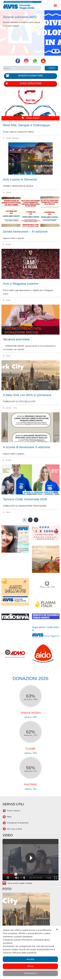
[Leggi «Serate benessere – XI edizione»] (30, 212)
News (8, 300)
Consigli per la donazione (17, 823)
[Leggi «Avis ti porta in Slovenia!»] (30, 158)
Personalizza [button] (30, 973)
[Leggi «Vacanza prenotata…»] (30, 320)
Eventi (8, 192)
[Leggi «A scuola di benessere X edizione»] (30, 427)
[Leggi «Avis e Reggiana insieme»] (30, 264)
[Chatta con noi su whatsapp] (34, 62)
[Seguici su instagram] (26, 62)
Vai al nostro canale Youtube (20, 883)
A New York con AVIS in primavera (27, 395)
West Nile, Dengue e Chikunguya (26, 125)
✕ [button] (57, 929)
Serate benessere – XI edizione (25, 231)
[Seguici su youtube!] (43, 62)
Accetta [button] (30, 959)
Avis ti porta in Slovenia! (20, 179)
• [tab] (53, 51)
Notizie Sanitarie (12, 138)
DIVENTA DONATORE (30, 75)
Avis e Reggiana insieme (20, 283)
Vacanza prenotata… (18, 339)
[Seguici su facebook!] (17, 62)
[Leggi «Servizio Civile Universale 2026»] (30, 479)
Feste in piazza (13, 811)
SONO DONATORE (30, 83)
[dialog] (30, 952)
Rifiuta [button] (30, 966)
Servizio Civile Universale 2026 (25, 499)
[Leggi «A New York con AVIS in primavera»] (30, 375)
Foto (15, 408)
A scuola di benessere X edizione (26, 447)
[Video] (30, 860)
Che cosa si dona (14, 829)
